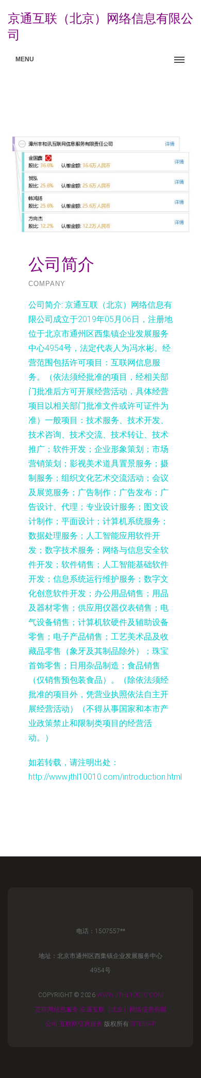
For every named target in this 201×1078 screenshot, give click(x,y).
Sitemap (143, 1024)
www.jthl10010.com (130, 995)
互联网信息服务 (56, 1009)
